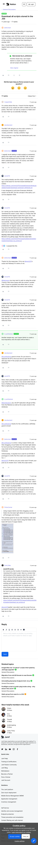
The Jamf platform (7, 789)
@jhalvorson (5, 280)
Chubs (9, 708)
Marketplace (5, 771)
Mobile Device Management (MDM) (12, 795)
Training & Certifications (8, 761)
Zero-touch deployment (8, 792)
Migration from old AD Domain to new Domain (17, 675)
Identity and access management (12, 811)
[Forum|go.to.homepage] (11, 4)
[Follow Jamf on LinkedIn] (6, 749)
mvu (8, 714)
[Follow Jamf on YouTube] (10, 749)
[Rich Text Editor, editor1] (19, 641)
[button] (4, 4)
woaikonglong (11, 725)
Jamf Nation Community (9, 764)
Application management (9, 799)
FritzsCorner (8, 507)
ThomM (9, 719)
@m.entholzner (6, 356)
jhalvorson (7, 27)
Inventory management (8, 802)
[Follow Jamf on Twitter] (2, 749)
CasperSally (8, 102)
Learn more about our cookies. (21, 832)
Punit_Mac (7, 565)
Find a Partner (5, 777)
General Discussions (9, 9)
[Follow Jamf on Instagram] (14, 749)
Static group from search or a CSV (13, 694)
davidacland (8, 125)
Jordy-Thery (11, 730)
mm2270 (7, 176)
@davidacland (6, 403)
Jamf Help (4, 758)
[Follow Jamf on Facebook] (17, 749)
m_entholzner (8, 334)
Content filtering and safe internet (12, 820)
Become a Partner (7, 774)
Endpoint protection (7, 814)
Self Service (5, 808)
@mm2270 (28, 261)
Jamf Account (5, 780)
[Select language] (24, 4)
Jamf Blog (4, 768)
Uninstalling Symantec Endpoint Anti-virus (16, 681)
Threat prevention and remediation (12, 817)
